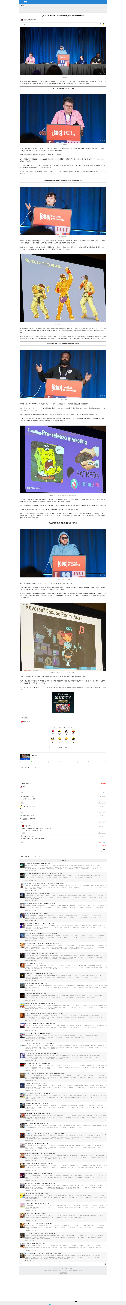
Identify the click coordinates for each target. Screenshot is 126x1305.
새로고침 (104, 783)
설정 (71, 1268)
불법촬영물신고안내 (76, 1270)
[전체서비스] (105, 2)
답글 (22, 792)
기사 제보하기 (92, 761)
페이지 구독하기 (35, 761)
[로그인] (102, 2)
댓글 (40, 856)
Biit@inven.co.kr (32, 19)
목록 (21, 767)
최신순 (31, 783)
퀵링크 (66, 1268)
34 (105, 1134)
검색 (104, 1264)
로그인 (56, 1268)
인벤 (25, 2)
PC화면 (61, 1268)
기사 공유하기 (62, 747)
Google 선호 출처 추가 (26, 24)
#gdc (26, 717)
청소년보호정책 (65, 1270)
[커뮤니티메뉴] (21, 2)
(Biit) (25, 759)
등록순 (27, 783)
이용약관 (46, 1270)
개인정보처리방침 (55, 1270)
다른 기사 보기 (63, 761)
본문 (26, 767)
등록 (104, 849)
